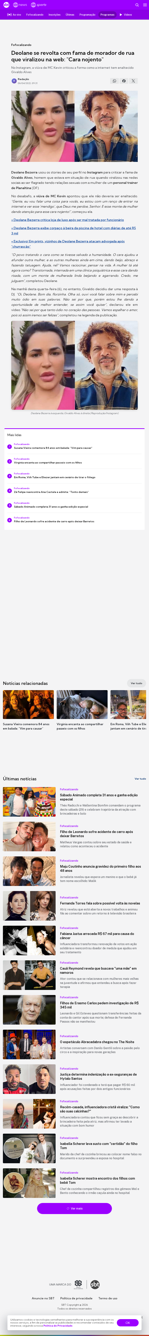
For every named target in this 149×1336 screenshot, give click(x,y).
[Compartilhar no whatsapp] (114, 81)
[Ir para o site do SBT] (95, 1284)
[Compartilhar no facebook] (124, 81)
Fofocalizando (21, 45)
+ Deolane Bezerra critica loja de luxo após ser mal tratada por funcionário (67, 220)
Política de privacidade (76, 1298)
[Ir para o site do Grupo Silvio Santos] (68, 1284)
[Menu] (145, 5)
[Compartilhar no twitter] (133, 81)
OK (128, 1323)
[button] (28, 713)
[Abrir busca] (137, 5)
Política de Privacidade (58, 1325)
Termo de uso (107, 1298)
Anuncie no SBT (43, 1298)
